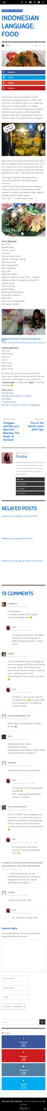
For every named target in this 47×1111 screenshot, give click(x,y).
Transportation (9, 402)
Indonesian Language (12, 11)
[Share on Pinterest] (43, 45)
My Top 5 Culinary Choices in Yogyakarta (21, 405)
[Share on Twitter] (36, 45)
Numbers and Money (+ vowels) (16, 396)
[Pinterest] (34, 2)
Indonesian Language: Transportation (20, 516)
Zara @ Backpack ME (17, 807)
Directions (6, 399)
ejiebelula (12, 604)
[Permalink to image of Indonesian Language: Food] (23, 58)
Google (21, 489)
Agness (11, 654)
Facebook (22, 484)
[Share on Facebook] (32, 45)
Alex (10, 736)
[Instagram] (30, 2)
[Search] (4, 2)
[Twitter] (39, 2)
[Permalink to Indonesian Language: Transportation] (23, 527)
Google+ (23, 474)
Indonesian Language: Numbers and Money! (22, 561)
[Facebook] (22, 2)
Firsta (14, 627)
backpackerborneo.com (19, 716)
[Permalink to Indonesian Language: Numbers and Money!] (23, 571)
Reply (25, 607)
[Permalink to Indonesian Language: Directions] (23, 549)
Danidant (12, 763)
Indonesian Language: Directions (17, 538)
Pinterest (22, 493)
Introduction (8, 393)
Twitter (21, 479)
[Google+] (26, 2)
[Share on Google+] (40, 45)
